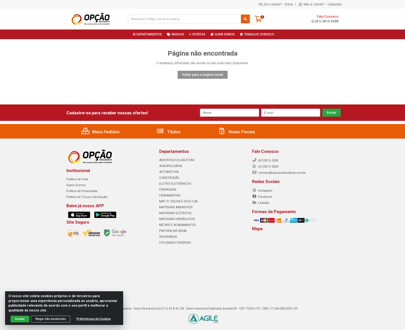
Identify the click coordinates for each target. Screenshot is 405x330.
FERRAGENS (167, 189)
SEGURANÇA (168, 237)
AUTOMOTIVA (169, 172)
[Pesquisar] (245, 19)
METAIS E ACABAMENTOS (177, 225)
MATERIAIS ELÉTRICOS (175, 213)
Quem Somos (76, 185)
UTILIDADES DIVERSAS (175, 242)
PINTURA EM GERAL (173, 231)
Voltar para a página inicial (202, 75)
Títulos (173, 131)
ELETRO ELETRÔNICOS (175, 184)
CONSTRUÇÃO (169, 178)
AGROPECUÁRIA (170, 166)
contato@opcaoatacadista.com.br (281, 173)
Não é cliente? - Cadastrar (323, 4)
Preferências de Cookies (93, 319)
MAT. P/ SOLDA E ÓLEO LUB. (178, 201)
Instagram (264, 190)
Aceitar (20, 319)
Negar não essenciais (50, 319)
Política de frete (77, 179)
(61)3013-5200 (267, 166)
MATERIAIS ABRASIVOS (176, 207)
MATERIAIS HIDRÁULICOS (177, 219)
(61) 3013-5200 (327, 21)
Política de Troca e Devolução (87, 197)
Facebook (264, 197)
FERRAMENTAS (170, 195)
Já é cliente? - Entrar (278, 4)
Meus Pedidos (105, 131)
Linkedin (263, 203)
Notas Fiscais (241, 131)
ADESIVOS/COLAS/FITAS (176, 160)
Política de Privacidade (81, 191)
